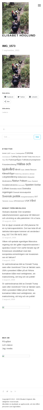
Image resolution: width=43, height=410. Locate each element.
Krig (20, 173)
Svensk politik (11, 196)
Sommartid (21, 185)
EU (7, 160)
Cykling (14, 156)
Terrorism (5, 201)
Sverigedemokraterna (27, 197)
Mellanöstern (22, 177)
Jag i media (7, 348)
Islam (22, 170)
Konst (17, 174)
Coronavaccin (6, 156)
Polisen (23, 181)
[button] (15, 18)
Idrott (17, 169)
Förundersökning (9, 164)
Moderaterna (7, 181)
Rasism (29, 181)
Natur (15, 180)
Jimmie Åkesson (30, 170)
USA (27, 201)
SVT (36, 197)
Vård (33, 200)
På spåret (6, 341)
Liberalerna (25, 173)
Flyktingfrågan (15, 160)
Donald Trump (27, 157)
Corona (29, 153)
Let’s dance (7, 345)
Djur (19, 157)
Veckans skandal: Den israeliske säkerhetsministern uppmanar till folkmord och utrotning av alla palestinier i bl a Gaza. (21, 215)
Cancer (13, 153)
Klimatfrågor (8, 173)
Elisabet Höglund (19, 35)
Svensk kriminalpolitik (22, 192)
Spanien (29, 184)
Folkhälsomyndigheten (31, 160)
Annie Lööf (6, 153)
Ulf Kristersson (19, 201)
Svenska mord (16, 189)
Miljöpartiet (31, 177)
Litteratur (32, 173)
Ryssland (35, 181)
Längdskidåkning (9, 177)
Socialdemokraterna (10, 185)
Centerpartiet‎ (20, 153)
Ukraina (11, 201)
